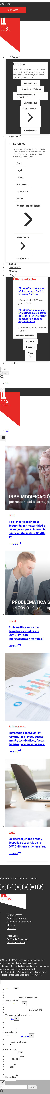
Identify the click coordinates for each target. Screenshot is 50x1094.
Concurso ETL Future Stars (18, 1014)
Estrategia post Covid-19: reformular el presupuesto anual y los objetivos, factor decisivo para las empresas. (27, 738)
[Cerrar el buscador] (2, 1082)
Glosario (11, 925)
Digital (12, 832)
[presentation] (27, 478)
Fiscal (11, 515)
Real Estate (11, 1049)
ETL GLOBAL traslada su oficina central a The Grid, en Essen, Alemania (31, 291)
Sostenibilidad (12, 1000)
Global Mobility (12, 1059)
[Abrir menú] (3, 438)
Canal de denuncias (16, 918)
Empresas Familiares (15, 1041)
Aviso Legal (12, 935)
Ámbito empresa (17, 726)
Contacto (13, 9)
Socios (12, 263)
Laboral (12, 621)
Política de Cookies (16, 942)
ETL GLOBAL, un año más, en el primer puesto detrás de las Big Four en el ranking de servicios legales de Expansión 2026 (32, 315)
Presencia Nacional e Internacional (22, 997)
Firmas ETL (15, 267)
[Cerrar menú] (0, 982)
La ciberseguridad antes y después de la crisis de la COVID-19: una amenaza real (27, 842)
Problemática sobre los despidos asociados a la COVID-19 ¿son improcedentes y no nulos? (26, 632)
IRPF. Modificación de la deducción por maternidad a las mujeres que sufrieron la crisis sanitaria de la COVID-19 (27, 529)
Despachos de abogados (19, 921)
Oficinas (13, 270)
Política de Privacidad (17, 939)
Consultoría (11, 1032)
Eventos (13, 362)
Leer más (15, 544)
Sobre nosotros (14, 915)
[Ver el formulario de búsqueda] (2, 390)
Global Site (5, 4)
